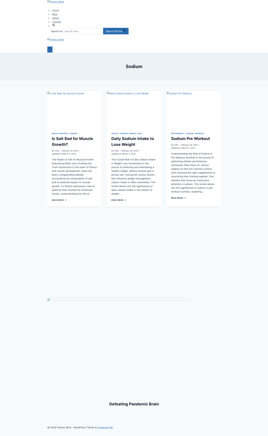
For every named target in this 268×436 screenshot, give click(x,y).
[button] (54, 25)
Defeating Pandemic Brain (134, 404)
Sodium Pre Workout (190, 138)
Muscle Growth (60, 133)
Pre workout (178, 133)
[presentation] (74, 110)
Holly (57, 151)
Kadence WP (106, 427)
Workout (199, 133)
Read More (59, 200)
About (55, 18)
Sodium (73, 133)
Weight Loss (135, 133)
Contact (56, 21)
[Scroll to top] (260, 432)
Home (55, 10)
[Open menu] (49, 50)
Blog (54, 14)
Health (115, 133)
